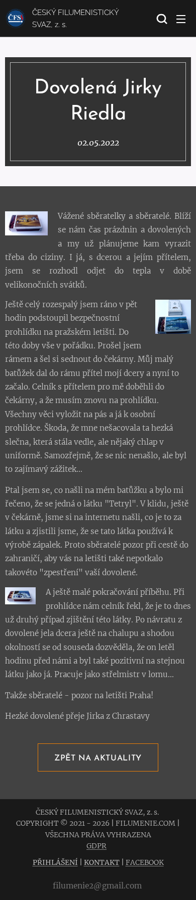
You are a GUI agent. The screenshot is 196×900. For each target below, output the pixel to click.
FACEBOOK (145, 862)
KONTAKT (102, 862)
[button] (161, 18)
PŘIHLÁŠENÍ (55, 862)
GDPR (96, 845)
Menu (181, 19)
